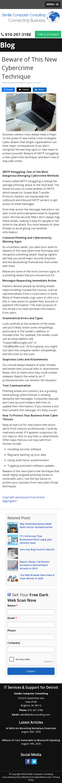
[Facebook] (28, 761)
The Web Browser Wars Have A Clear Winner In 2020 (37, 576)
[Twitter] (34, 761)
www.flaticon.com (43, 777)
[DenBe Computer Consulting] (31, 17)
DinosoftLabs (22, 777)
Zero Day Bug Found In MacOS (37, 549)
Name (12, 605)
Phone (11, 630)
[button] (52, 4)
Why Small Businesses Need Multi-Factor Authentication (36, 525)
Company (13, 643)
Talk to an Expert (48, 34)
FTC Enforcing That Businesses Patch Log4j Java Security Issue (36, 539)
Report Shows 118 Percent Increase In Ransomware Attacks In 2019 (35, 565)
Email (12, 618)
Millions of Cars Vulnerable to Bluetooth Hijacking (31, 740)
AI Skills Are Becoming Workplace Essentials (31, 728)
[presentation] (31, 659)
